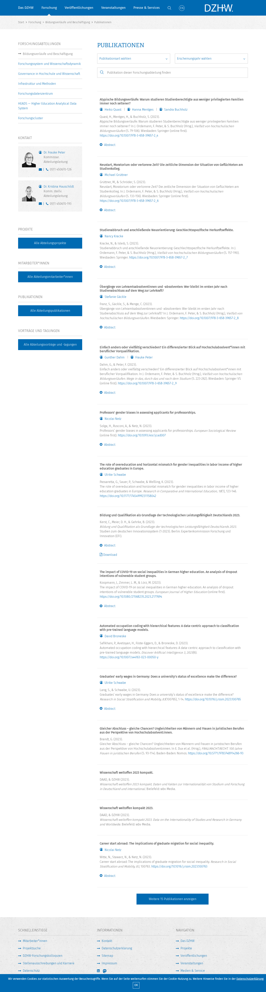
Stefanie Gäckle (115, 297)
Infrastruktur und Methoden (37, 84)
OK (136, 985)
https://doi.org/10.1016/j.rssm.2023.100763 (179, 866)
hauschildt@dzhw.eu (41, 204)
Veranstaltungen (113, 8)
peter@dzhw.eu (41, 170)
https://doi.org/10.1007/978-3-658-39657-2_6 (129, 201)
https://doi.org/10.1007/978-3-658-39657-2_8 (209, 318)
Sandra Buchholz (176, 109)
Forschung (49, 8)
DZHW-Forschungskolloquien (42, 956)
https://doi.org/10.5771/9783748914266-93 (215, 753)
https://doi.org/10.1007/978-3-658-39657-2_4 (129, 135)
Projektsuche (32, 948)
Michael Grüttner (116, 175)
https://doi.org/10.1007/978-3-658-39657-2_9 (147, 383)
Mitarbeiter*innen (35, 941)
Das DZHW (25, 8)
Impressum (109, 963)
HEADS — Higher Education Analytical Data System (47, 106)
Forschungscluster (30, 118)
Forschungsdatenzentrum (35, 93)
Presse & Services (146, 8)
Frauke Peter (144, 357)
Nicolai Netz (113, 419)
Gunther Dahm (115, 357)
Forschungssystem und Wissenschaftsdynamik (49, 64)
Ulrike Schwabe (115, 475)
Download (110, 555)
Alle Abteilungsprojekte (50, 243)
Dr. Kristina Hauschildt (59, 191)
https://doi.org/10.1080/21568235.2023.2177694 (131, 596)
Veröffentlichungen (79, 8)
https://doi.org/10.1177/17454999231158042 (128, 496)
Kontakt (107, 941)
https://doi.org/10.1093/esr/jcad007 (142, 435)
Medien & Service (193, 971)
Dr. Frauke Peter (56, 157)
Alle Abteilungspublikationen (50, 310)
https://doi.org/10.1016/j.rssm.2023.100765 (213, 699)
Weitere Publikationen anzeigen (172, 899)
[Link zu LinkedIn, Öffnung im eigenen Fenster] (98, 970)
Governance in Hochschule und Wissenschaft (49, 74)
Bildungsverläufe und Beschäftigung (48, 54)
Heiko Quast (113, 109)
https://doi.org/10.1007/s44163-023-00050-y (129, 657)
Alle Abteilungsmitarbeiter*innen (50, 277)
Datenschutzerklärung (249, 979)
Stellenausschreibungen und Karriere (48, 963)
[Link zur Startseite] (218, 8)
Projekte (186, 948)
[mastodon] (107, 971)
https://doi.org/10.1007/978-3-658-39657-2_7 (158, 257)
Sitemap (107, 956)
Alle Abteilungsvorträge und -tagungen (50, 344)
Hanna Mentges (142, 109)
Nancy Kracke (114, 236)
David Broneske (115, 636)
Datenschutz (31, 971)
